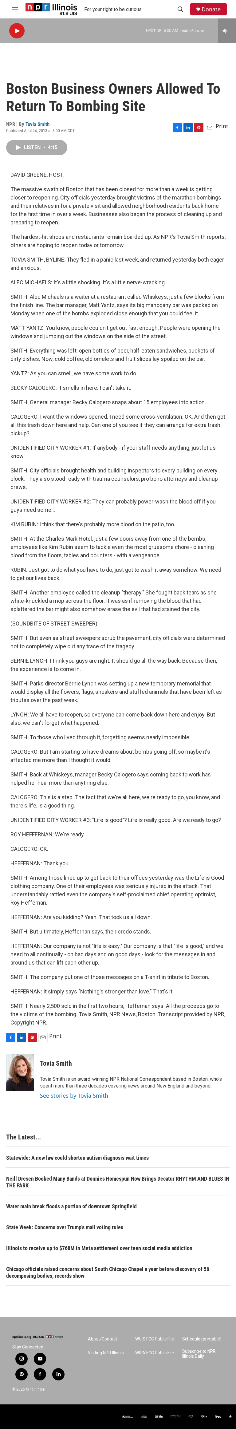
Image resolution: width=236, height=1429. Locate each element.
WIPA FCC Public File (154, 1353)
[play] (17, 30)
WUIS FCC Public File (154, 1339)
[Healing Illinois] (190, 1416)
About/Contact (102, 1339)
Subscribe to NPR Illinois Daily (199, 1354)
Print (222, 126)
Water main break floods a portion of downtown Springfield (71, 1206)
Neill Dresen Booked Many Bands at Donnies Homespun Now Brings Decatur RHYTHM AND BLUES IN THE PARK (117, 1182)
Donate (211, 9)
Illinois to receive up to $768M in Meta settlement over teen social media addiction (99, 1248)
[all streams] (227, 30)
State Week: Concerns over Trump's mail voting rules (64, 1227)
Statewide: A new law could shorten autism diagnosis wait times (77, 1158)
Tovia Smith (37, 124)
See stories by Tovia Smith (74, 1095)
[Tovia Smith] (20, 1072)
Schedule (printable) (202, 1339)
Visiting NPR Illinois (106, 1353)
